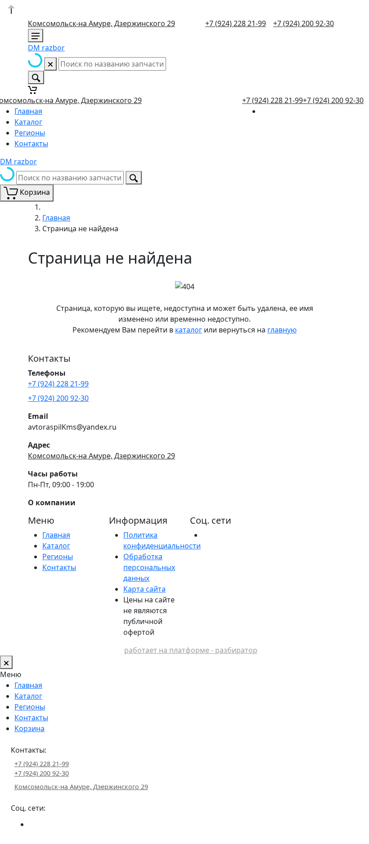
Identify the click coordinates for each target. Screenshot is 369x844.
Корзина (29, 728)
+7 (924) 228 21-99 (235, 23)
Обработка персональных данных (149, 567)
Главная (28, 111)
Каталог (28, 122)
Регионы (29, 133)
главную (282, 330)
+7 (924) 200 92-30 (303, 23)
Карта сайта (144, 589)
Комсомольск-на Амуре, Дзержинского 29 (101, 23)
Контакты (31, 143)
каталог (188, 330)
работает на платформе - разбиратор (190, 650)
